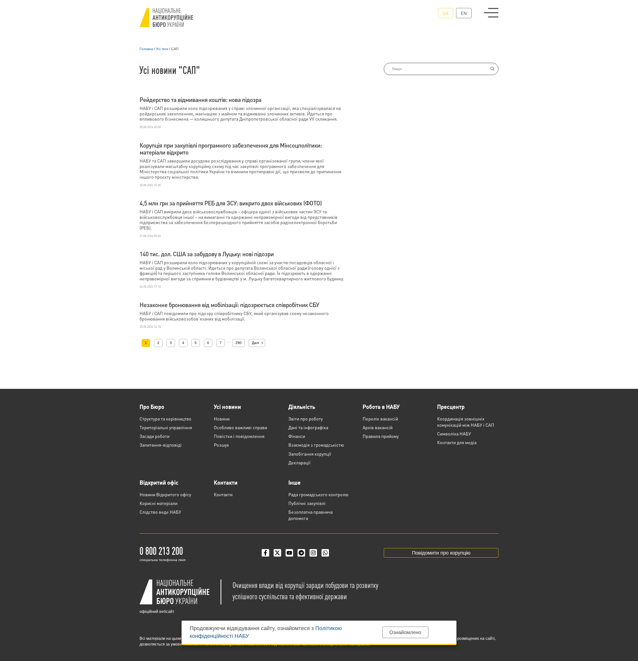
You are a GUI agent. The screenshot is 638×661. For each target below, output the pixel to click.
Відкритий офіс (159, 482)
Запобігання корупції (309, 454)
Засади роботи (154, 436)
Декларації (299, 462)
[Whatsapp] (325, 553)
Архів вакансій (378, 427)
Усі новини (227, 406)
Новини (222, 418)
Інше (294, 482)
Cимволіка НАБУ (454, 433)
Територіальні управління (166, 427)
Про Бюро (152, 406)
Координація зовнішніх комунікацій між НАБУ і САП (465, 422)
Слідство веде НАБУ (160, 512)
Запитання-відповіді (161, 445)
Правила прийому (381, 436)
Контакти (226, 482)
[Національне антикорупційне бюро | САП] (166, 17)
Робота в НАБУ (381, 406)
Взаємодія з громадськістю (316, 445)
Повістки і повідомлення (239, 436)
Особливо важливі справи (240, 427)
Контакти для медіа (457, 442)
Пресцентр (451, 406)
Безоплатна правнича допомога (310, 515)
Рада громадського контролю (318, 494)
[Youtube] (289, 553)
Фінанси (296, 436)
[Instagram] (313, 553)
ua (445, 13)
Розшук (221, 445)
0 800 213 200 (161, 550)
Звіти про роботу (305, 418)
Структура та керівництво (165, 418)
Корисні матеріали (158, 503)
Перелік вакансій (380, 418)
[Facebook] (265, 553)
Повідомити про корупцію (441, 553)
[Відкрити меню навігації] (491, 12)
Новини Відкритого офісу (165, 494)
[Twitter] (277, 553)
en (464, 13)
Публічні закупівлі (306, 503)
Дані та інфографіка (308, 427)
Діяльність (301, 406)
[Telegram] (301, 553)
